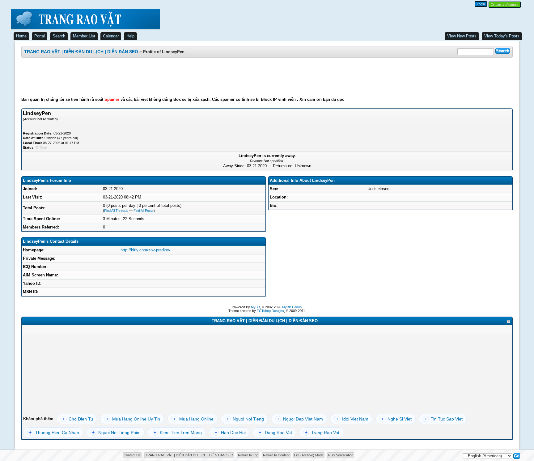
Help (130, 36)
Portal (39, 36)
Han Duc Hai (230, 432)
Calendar (111, 36)
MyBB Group (292, 307)
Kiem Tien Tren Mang (178, 432)
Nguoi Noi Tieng (245, 418)
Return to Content (276, 455)
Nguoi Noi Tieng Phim (116, 432)
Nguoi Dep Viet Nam (300, 418)
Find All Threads (116, 210)
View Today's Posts (501, 36)
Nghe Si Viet (396, 418)
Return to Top (248, 455)
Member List (84, 36)
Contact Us (132, 455)
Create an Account (505, 4)
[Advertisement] (267, 77)
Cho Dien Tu (77, 418)
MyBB (255, 307)
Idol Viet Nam (352, 418)
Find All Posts (144, 210)
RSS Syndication (340, 455)
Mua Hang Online (193, 418)
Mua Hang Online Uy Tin (133, 418)
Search (59, 36)
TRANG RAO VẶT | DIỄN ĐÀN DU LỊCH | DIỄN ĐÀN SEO (81, 51)
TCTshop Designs (270, 311)
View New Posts (462, 36)
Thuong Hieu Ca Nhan (54, 432)
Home (21, 36)
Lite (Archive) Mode (309, 455)
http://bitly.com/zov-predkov (145, 250)
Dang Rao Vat (275, 432)
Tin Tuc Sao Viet (444, 418)
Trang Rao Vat (322, 432)
